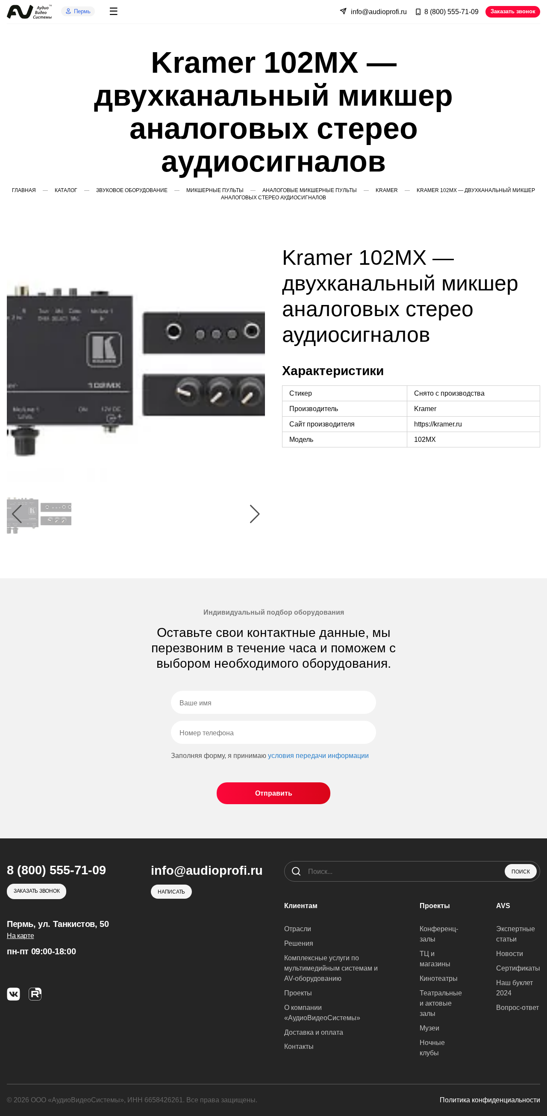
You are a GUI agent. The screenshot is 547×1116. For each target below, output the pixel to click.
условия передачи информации (318, 755)
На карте (20, 935)
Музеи (429, 1028)
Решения (298, 943)
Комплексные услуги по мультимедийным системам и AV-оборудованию (331, 968)
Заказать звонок (513, 11)
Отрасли (297, 928)
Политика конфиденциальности (490, 1100)
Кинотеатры (439, 978)
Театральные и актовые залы (441, 1003)
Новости (509, 953)
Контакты (299, 1046)
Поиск (521, 872)
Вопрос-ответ (517, 1007)
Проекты (298, 993)
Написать (171, 892)
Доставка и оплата (313, 1032)
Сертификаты (518, 968)
